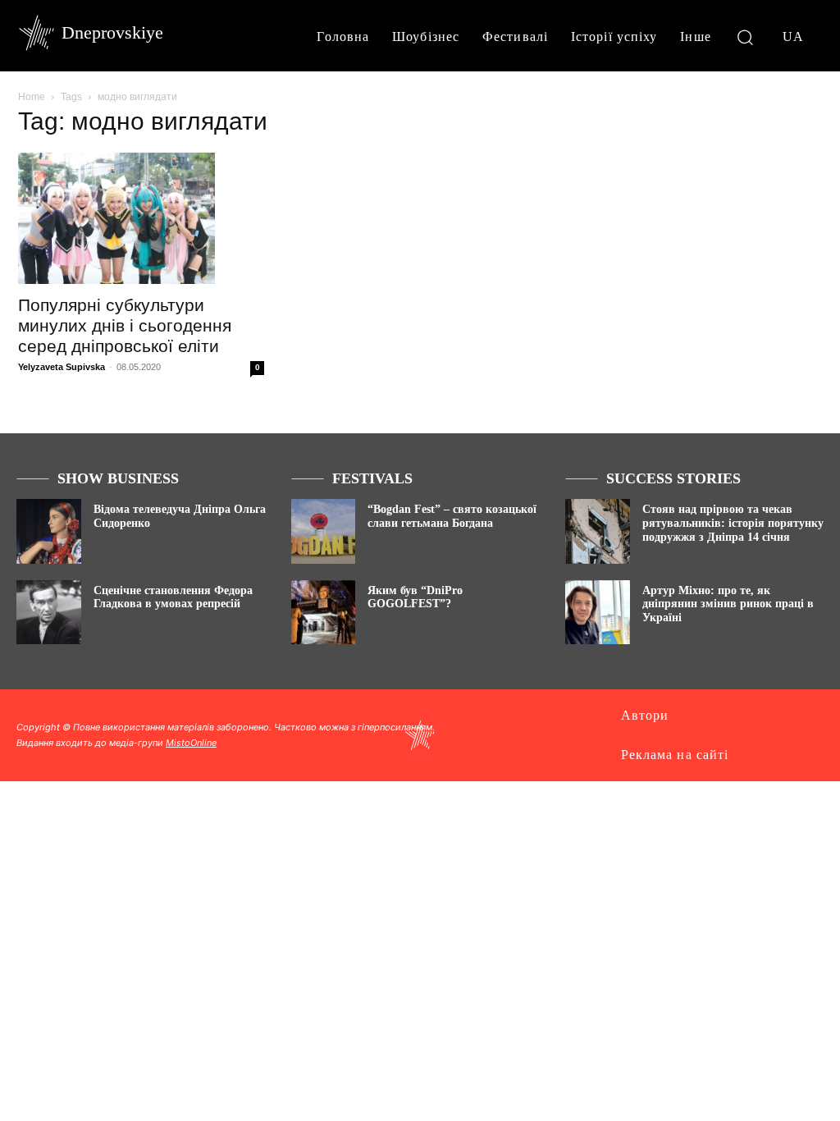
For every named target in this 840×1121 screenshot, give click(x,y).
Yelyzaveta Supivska (61, 367)
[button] (745, 36)
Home (31, 97)
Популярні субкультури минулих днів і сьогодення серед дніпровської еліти (124, 325)
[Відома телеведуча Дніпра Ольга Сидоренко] (48, 531)
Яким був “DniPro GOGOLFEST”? (415, 597)
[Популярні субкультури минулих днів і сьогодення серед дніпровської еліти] (141, 218)
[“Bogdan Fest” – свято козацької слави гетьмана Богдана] (323, 531)
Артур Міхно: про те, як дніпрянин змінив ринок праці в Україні (728, 604)
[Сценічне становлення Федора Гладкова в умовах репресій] (48, 612)
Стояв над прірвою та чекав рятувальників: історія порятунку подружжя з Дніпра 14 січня (733, 523)
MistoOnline (191, 742)
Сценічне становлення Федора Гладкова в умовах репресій (173, 597)
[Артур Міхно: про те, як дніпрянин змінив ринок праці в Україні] (597, 612)
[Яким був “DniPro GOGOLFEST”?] (323, 612)
